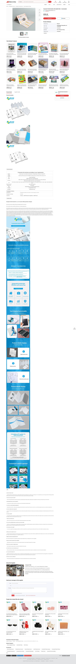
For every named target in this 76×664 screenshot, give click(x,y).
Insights (56, 658)
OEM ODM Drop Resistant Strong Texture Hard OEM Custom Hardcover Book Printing (42, 70)
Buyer (49, 4)
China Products (24, 658)
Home (7, 6)
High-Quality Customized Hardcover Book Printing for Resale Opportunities (54, 70)
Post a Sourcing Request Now (30, 595)
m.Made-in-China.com (40, 659)
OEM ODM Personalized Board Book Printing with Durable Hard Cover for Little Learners (11, 70)
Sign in (69, 2)
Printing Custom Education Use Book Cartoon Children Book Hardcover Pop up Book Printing (42, 85)
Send (13, 595)
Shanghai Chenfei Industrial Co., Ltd (50, 10)
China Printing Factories (10, 649)
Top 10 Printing (37, 651)
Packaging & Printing (12, 6)
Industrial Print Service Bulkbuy (51, 651)
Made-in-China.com (34, 659)
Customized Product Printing (56, 649)
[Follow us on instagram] (65, 655)
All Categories (9, 4)
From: (10, 583)
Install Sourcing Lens (28, 655)
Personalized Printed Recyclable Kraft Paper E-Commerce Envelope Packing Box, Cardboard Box (12, 614)
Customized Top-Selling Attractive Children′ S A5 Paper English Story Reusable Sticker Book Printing (21, 85)
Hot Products (20, 658)
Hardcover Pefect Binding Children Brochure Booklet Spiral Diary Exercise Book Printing (64, 70)
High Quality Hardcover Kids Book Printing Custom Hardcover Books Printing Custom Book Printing (53, 85)
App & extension (59, 4)
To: (10, 585)
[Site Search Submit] (49, 2)
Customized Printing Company (46, 649)
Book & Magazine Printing (27, 6)
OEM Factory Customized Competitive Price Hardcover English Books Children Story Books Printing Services (11, 85)
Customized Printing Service (11, 651)
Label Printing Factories (36, 649)
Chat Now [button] (63, 18)
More (7, 652)
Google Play (14, 655)
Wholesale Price (43, 658)
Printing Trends (43, 651)
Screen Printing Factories (28, 649)
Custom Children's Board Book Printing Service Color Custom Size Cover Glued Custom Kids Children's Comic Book (43, 54)
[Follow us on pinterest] (67, 655)
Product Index (53, 658)
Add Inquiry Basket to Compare (24, 37)
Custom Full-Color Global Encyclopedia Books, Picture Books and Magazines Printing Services (11, 54)
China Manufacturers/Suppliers (31, 658)
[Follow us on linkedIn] (69, 655)
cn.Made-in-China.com (46, 659)
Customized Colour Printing (20, 651)
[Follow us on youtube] (66, 655)
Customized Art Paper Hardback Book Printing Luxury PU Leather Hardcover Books (21, 70)
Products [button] (20, 1)
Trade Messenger (20, 655)
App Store (8, 655)
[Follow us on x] (64, 655)
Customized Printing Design (29, 651)
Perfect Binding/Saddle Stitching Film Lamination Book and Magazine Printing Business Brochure (32, 85)
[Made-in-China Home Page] (11, 2)
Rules (69, 4)
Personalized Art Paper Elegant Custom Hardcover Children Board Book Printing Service (53, 54)
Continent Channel (48, 658)
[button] (47, 1)
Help (54, 4)
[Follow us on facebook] (62, 655)
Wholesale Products (38, 658)
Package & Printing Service (19, 6)
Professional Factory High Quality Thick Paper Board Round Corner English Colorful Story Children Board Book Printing (21, 54)
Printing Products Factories (19, 649)
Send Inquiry (50, 18)
